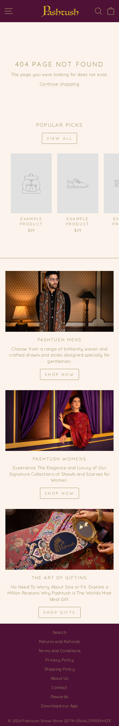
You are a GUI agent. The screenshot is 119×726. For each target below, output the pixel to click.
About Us (60, 678)
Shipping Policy (59, 668)
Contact (59, 687)
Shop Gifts (59, 612)
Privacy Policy (59, 659)
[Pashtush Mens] (59, 301)
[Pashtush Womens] (59, 420)
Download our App (59, 705)
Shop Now (60, 374)
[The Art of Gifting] (59, 539)
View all (60, 138)
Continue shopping (59, 84)
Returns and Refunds (59, 641)
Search (59, 632)
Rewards (59, 696)
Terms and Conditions (59, 650)
